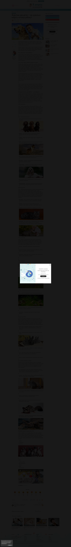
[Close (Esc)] (50, 265)
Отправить (43, 276)
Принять (10, 545)
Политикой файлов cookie (4, 542)
